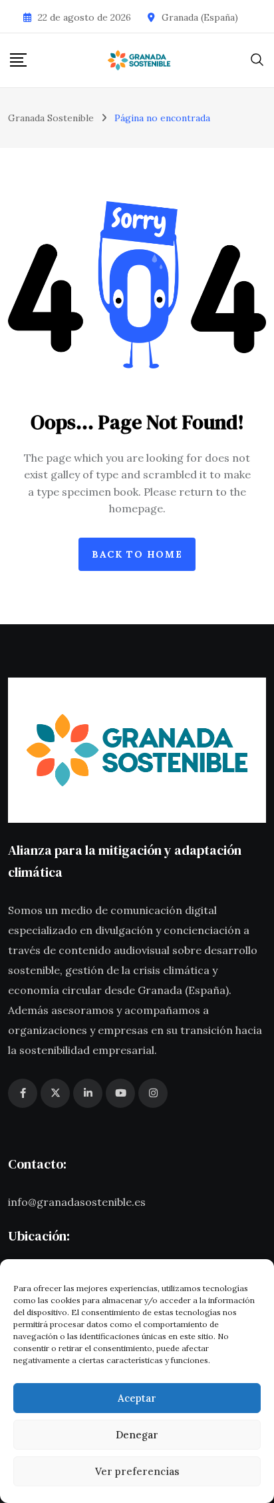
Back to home (137, 554)
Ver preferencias (137, 1471)
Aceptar (137, 1398)
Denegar (137, 1434)
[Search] (257, 59)
